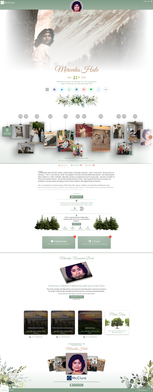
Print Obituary (77, 197)
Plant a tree (76, 224)
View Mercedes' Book (76, 297)
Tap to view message (37, 337)
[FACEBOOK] (54, 89)
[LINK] (105, 89)
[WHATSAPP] (69, 89)
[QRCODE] (47, 89)
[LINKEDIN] (76, 89)
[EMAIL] (83, 89)
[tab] (63, 165)
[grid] (76, 138)
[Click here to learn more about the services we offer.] (76, 378)
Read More (76, 193)
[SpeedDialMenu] (149, 388)
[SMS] (91, 89)
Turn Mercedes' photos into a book (76, 158)
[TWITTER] (61, 89)
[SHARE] (98, 89)
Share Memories (77, 385)
